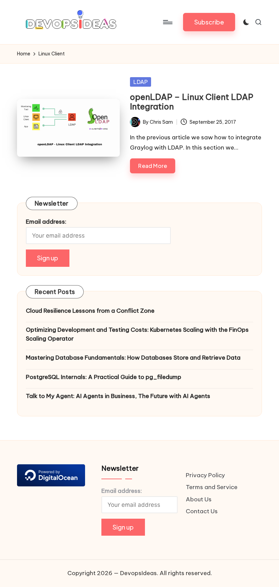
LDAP (140, 82)
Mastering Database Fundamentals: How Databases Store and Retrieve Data (133, 357)
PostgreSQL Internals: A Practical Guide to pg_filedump (103, 377)
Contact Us (202, 511)
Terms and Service (211, 487)
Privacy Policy (205, 475)
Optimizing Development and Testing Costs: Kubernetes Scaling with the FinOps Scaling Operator (137, 334)
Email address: (46, 221)
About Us (199, 499)
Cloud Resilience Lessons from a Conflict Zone (90, 310)
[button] (209, 22)
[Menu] (167, 22)
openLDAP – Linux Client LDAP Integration (191, 102)
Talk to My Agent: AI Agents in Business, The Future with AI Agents (118, 396)
